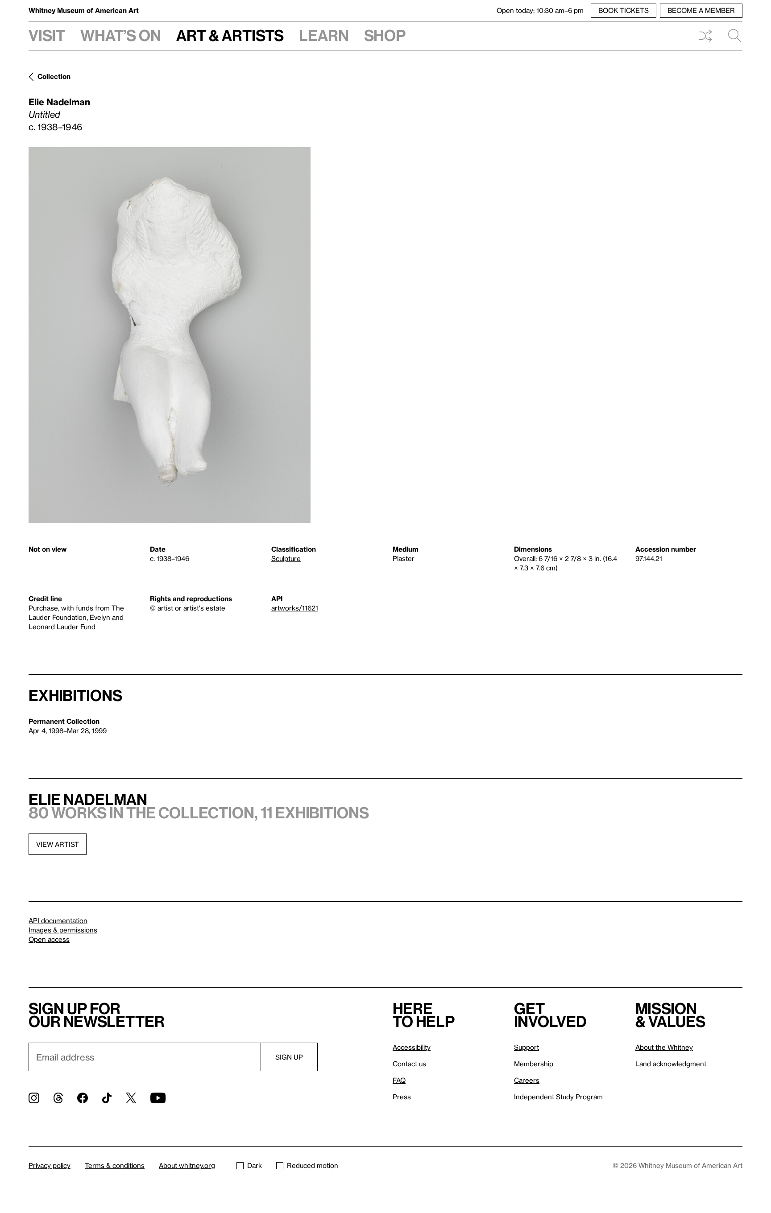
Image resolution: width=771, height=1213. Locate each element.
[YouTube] (158, 1097)
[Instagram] (33, 1097)
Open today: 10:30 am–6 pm (540, 10)
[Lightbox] (170, 335)
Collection (53, 76)
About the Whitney (664, 1047)
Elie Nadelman (59, 101)
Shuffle (705, 35)
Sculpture (286, 558)
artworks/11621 (294, 608)
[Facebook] (82, 1097)
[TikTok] (107, 1097)
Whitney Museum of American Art (84, 10)
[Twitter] (131, 1097)
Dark (254, 1165)
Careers (526, 1080)
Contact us (409, 1064)
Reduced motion (312, 1165)
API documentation (58, 920)
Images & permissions (63, 930)
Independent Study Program (558, 1097)
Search (731, 35)
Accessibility (412, 1047)
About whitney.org (187, 1165)
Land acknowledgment (670, 1064)
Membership (533, 1064)
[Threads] (58, 1097)
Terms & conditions (115, 1165)
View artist (57, 844)
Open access (49, 939)
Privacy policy (49, 1165)
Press (402, 1097)
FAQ (399, 1080)
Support (526, 1047)
